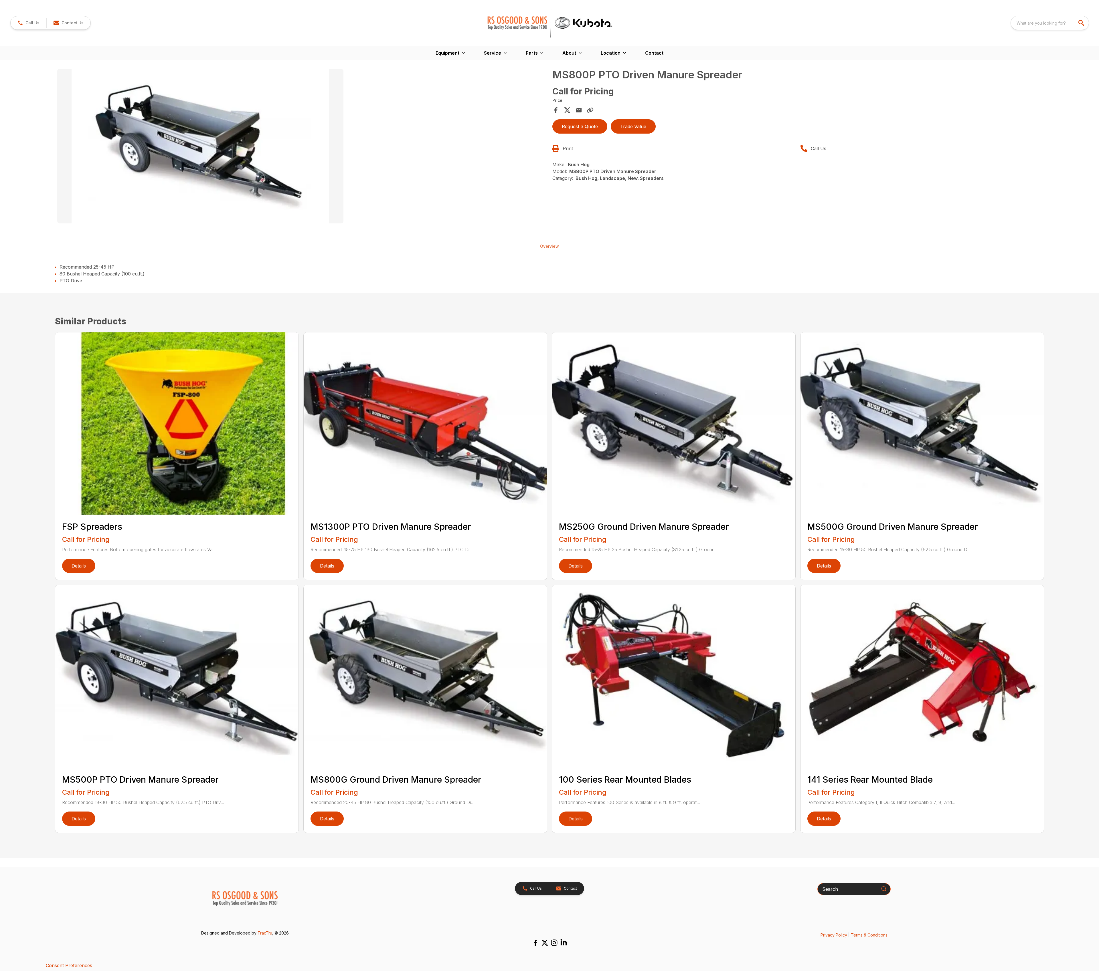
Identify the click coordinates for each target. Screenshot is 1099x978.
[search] (1082, 22)
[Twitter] (544, 943)
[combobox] (1050, 23)
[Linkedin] (563, 943)
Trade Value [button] (633, 126)
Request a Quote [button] (580, 126)
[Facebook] (535, 943)
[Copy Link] (590, 110)
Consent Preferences (69, 965)
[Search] (884, 889)
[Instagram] (554, 943)
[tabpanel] (302, 147)
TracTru (265, 933)
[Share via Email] (578, 110)
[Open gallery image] (200, 146)
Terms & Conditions (869, 935)
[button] (28, 23)
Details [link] (79, 566)
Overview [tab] (549, 246)
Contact (654, 53)
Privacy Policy (834, 935)
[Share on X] (567, 110)
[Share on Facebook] (555, 110)
